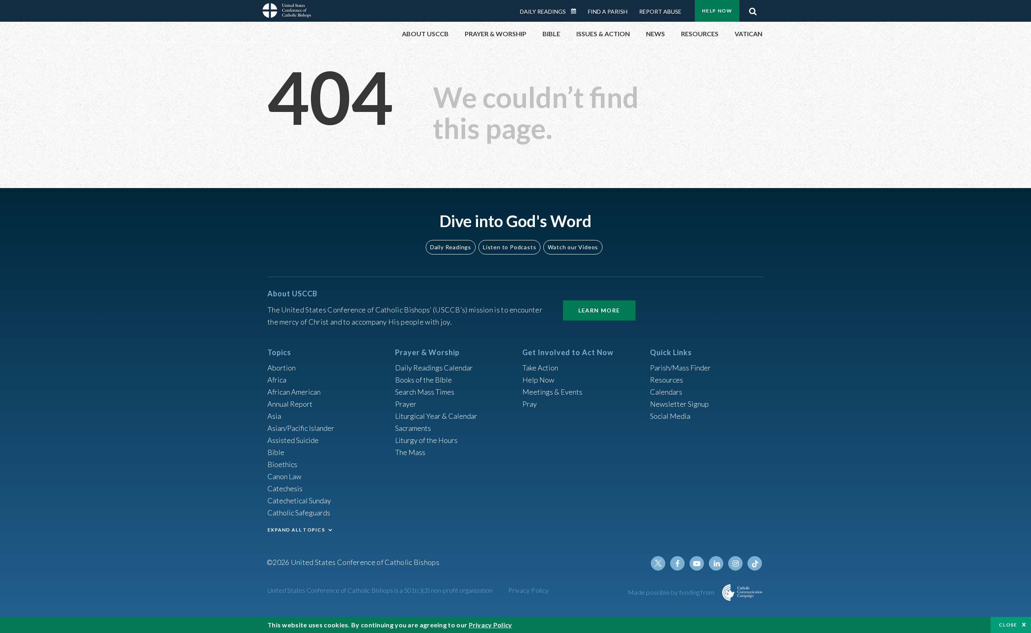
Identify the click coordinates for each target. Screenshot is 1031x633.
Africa (276, 379)
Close (1008, 625)
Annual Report (290, 403)
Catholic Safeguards (298, 512)
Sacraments (413, 428)
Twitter (658, 563)
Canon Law (284, 476)
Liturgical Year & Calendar (436, 416)
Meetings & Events (552, 391)
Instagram (735, 563)
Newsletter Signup (679, 403)
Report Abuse (660, 11)
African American (294, 391)
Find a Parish (607, 11)
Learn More (599, 310)
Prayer (405, 403)
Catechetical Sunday (299, 500)
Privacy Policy (528, 590)
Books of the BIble (423, 379)
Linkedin (716, 563)
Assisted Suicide (293, 440)
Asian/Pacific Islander (300, 428)
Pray (529, 403)
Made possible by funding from (672, 592)
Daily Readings (543, 11)
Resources (666, 379)
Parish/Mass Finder (680, 367)
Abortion (281, 367)
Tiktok (754, 563)
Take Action (540, 367)
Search (753, 9)
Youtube (696, 563)
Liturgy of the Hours (426, 440)
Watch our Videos (573, 247)
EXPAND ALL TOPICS (296, 530)
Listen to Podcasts (509, 247)
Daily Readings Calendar (576, 11)
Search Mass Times (424, 391)
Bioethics (282, 464)
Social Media (670, 416)
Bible (275, 452)
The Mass (410, 452)
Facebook (677, 563)
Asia (274, 416)
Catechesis (284, 488)
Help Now (717, 11)
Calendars (666, 391)
